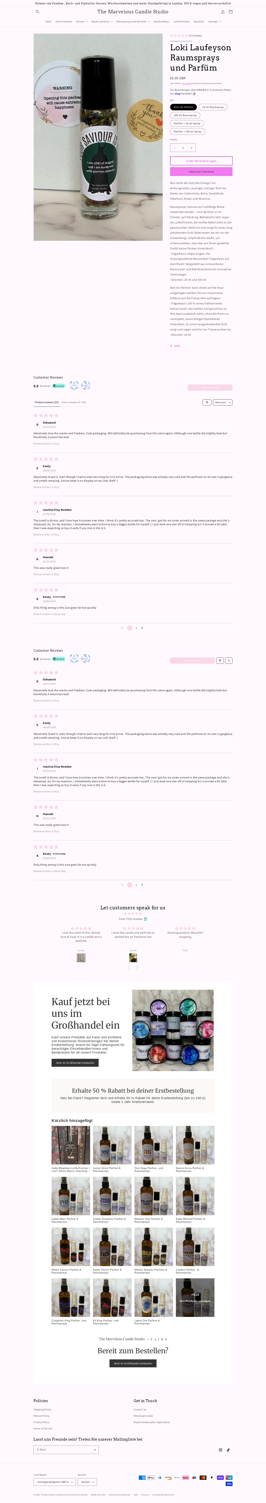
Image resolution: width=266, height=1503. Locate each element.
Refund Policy (41, 1415)
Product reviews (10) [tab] (47, 402)
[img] (133, 913)
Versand (186, 83)
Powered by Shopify (78, 1494)
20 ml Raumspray (213, 107)
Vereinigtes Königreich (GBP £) (53, 1481)
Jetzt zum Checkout (201, 171)
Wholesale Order (143, 1415)
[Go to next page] (143, 628)
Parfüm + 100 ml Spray (187, 131)
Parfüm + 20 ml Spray (187, 123)
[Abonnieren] (94, 1449)
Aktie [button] (177, 345)
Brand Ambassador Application (152, 1422)
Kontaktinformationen (163, 1494)
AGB (136, 1494)
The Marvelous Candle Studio (55, 1494)
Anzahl (173, 139)
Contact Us (140, 1409)
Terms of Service (42, 1428)
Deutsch (85, 1481)
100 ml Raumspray (185, 115)
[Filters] (207, 402)
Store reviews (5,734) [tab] (74, 402)
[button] (37, 12)
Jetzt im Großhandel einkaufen (75, 1062)
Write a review (210, 387)
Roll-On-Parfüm (183, 107)
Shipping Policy (42, 1409)
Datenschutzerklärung (119, 1494)
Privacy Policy (41, 1422)
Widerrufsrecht (98, 1494)
